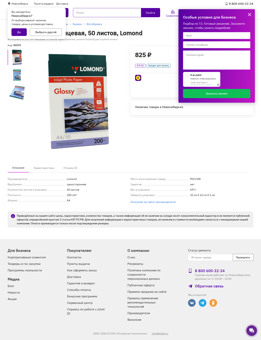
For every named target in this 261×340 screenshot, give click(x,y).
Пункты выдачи (43, 3)
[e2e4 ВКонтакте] (192, 303)
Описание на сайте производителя (153, 202)
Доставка (62, 3)
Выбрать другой (45, 32)
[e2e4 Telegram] (202, 303)
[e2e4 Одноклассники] (213, 303)
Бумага (77, 24)
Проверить (243, 257)
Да (19, 32)
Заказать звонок (217, 93)
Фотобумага (94, 24)
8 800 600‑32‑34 (241, 4)
